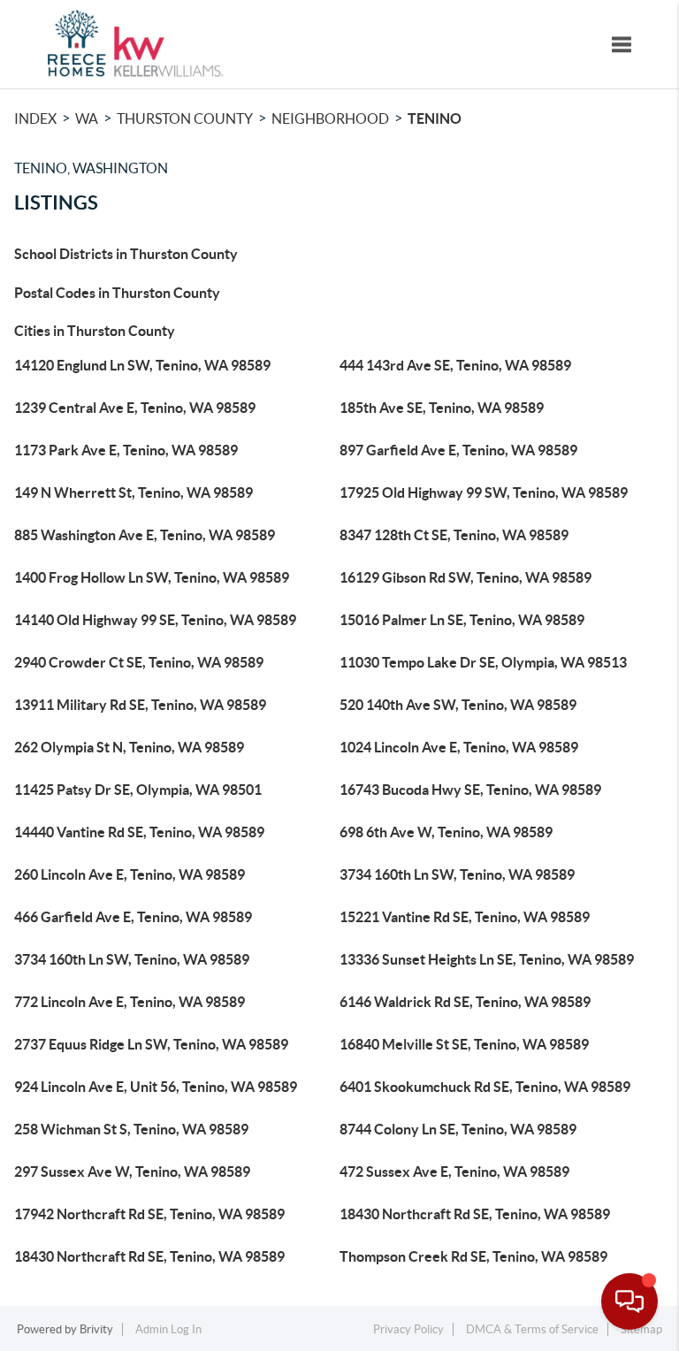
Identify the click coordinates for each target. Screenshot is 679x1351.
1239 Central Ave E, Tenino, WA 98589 (135, 408)
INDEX (35, 118)
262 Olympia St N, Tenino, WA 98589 (129, 747)
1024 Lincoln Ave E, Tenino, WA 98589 (459, 747)
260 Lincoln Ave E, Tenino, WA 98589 (129, 874)
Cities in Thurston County (94, 331)
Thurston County (185, 118)
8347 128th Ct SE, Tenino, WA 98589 (454, 535)
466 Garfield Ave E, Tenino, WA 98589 (133, 917)
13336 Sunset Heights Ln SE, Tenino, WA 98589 (487, 959)
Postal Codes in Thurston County (117, 293)
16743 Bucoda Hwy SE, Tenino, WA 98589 (470, 789)
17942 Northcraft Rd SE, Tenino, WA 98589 (149, 1214)
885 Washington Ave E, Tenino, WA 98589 (144, 535)
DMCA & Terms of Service (532, 1329)
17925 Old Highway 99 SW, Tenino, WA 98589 (484, 492)
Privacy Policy (408, 1329)
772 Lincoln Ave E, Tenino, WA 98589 (129, 1002)
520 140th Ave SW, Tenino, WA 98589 (458, 705)
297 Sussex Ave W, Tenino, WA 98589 (132, 1171)
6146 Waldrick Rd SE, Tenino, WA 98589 (465, 1002)
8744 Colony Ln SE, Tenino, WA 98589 (458, 1129)
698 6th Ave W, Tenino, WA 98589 (446, 832)
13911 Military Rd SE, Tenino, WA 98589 (140, 705)
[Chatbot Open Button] (629, 1301)
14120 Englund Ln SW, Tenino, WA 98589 (142, 365)
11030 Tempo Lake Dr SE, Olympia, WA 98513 (483, 662)
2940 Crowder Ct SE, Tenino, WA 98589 (138, 662)
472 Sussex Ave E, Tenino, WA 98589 (454, 1171)
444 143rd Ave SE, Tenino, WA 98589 (455, 365)
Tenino (435, 118)
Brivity (96, 1329)
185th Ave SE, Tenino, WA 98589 (442, 408)
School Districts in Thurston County (126, 254)
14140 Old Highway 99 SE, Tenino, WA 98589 (155, 620)
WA (86, 118)
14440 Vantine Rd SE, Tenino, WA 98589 (139, 832)
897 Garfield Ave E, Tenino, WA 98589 (458, 450)
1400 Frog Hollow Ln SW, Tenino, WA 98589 (151, 577)
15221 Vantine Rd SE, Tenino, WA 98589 (465, 917)
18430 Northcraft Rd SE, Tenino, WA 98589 (475, 1214)
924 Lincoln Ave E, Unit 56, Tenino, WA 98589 (155, 1087)
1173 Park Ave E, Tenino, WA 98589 (126, 450)
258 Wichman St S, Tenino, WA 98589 (131, 1129)
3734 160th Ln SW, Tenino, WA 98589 (457, 874)
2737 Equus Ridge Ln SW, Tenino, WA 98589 (151, 1044)
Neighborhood (330, 118)
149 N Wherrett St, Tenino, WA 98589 (133, 492)
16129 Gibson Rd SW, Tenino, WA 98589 (465, 577)
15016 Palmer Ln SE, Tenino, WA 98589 (462, 620)
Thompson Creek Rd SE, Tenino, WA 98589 (473, 1256)
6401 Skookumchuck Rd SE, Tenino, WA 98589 (485, 1087)
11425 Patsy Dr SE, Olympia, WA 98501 (138, 789)
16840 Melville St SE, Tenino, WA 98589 (464, 1044)
